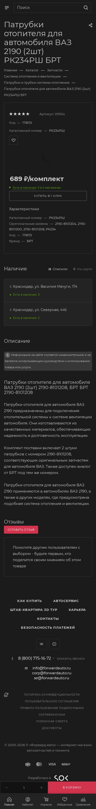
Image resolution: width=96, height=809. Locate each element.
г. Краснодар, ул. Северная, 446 (38, 310)
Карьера (77, 610)
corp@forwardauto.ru (51, 673)
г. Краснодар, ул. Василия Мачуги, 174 (43, 286)
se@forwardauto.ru (51, 678)
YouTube (54, 644)
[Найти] (85, 8)
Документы (52, 728)
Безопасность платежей (48, 627)
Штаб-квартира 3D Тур (33, 610)
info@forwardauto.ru (51, 668)
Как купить (29, 601)
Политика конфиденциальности (52, 694)
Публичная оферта (52, 721)
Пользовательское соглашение (52, 701)
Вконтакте (41, 644)
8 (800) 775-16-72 (34, 658)
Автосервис (66, 601)
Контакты (48, 619)
